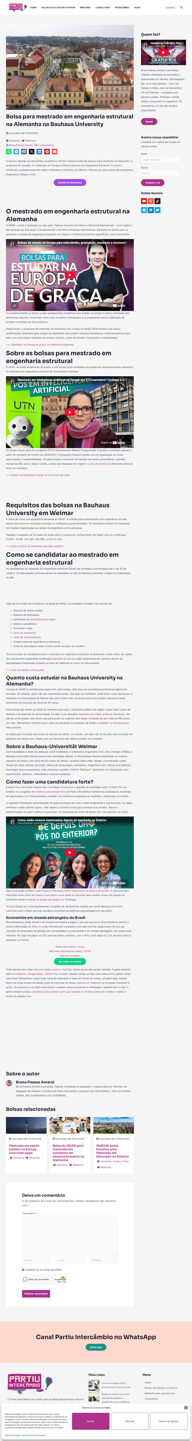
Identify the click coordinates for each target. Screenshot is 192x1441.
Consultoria (103, 7)
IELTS (53, 539)
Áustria (117, 1161)
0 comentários (46, 145)
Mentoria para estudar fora (160, 1393)
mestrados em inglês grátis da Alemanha (101, 714)
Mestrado (31, 140)
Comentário (29, 1213)
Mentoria (85, 7)
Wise (35, 926)
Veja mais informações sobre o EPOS (70, 951)
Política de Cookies (12, 1435)
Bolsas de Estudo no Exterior (58, 7)
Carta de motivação (24, 632)
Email (144, 153)
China (125, 1161)
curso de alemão (97, 463)
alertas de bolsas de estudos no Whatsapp (52, 899)
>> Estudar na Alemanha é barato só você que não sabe (38, 474)
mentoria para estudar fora (50, 791)
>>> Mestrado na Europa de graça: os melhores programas (40, 344)
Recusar (129, 1421)
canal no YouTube (61, 969)
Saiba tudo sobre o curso (70, 946)
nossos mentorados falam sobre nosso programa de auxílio (75, 890)
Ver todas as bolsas (69, 961)
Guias (137, 7)
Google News (35, 973)
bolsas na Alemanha (70, 182)
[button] (186, 1407)
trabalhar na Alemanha (111, 722)
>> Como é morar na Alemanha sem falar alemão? (34, 546)
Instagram (20, 973)
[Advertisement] (70, 195)
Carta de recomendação (27, 637)
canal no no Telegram (88, 982)
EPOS (51, 450)
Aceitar (91, 1421)
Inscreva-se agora (70, 955)
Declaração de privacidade (33, 1435)
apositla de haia (62, 658)
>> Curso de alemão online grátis (25, 669)
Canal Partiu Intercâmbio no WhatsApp (96, 1337)
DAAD (62, 161)
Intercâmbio (122, 7)
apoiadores (24, 987)
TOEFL (10, 539)
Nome (144, 167)
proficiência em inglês (42, 619)
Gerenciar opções (168, 1421)
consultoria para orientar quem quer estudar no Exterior (62, 991)
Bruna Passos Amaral (21, 145)
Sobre (33, 7)
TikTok (48, 973)
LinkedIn (63, 973)
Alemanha (14, 140)
